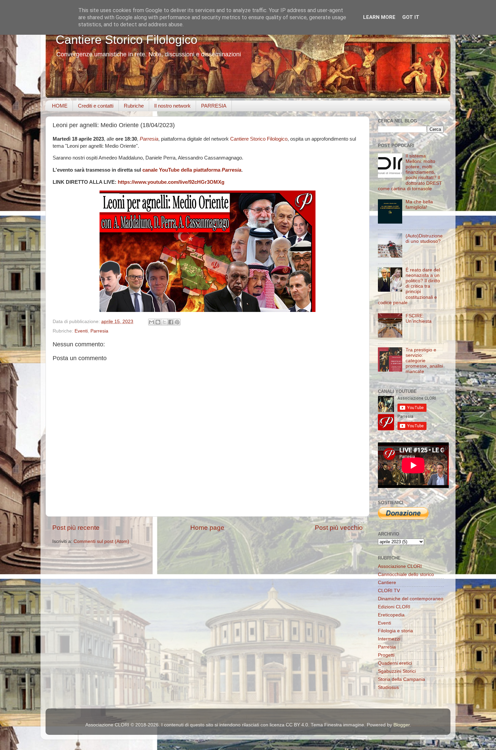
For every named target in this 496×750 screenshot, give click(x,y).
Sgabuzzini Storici (397, 671)
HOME (59, 106)
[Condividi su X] (164, 322)
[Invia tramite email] (151, 322)
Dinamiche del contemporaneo (410, 598)
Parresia (149, 139)
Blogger (401, 724)
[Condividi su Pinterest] (177, 322)
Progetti (386, 655)
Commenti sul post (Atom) (101, 541)
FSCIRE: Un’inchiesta (419, 318)
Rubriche (134, 106)
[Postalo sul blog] (158, 322)
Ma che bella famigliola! (419, 204)
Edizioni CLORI (394, 606)
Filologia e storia (395, 630)
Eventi (81, 331)
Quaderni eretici (395, 663)
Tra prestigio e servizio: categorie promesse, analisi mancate (424, 360)
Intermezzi (389, 638)
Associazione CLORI (400, 566)
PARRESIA (213, 106)
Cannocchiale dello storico (406, 574)
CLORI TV (389, 590)
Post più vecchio (339, 527)
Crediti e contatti (95, 106)
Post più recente (76, 527)
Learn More (379, 17)
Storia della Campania (401, 679)
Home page (207, 527)
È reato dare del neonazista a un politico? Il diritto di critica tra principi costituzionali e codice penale (409, 286)
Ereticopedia (391, 614)
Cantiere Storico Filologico (126, 40)
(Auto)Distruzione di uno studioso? (424, 238)
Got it (410, 17)
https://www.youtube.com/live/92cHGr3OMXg (171, 182)
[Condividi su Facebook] (170, 322)
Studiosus (388, 687)
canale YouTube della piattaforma (191, 170)
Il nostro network (172, 106)
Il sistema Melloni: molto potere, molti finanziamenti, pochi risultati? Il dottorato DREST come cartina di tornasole (410, 172)
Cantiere (387, 582)
